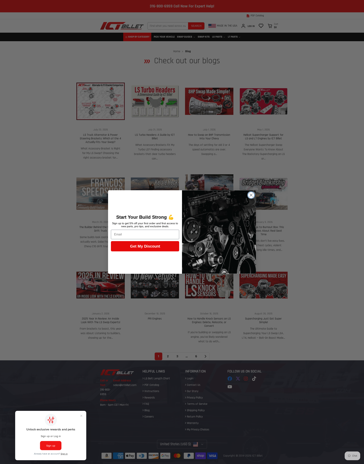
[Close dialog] (251, 195)
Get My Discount (145, 246)
